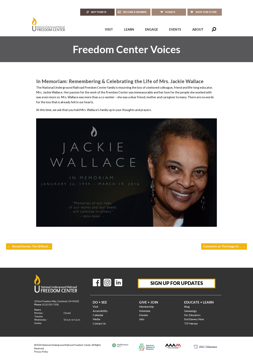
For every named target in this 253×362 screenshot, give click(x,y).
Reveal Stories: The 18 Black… (29, 246)
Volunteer (145, 310)
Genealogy (190, 310)
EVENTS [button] (175, 29)
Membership (146, 306)
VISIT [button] (109, 29)
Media (96, 319)
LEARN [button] (129, 29)
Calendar (98, 315)
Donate (143, 315)
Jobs (141, 319)
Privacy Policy (41, 351)
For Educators (192, 315)
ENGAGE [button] (151, 29)
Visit (95, 306)
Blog (187, 306)
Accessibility (100, 310)
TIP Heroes (191, 323)
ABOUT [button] (197, 29)
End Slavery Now (194, 319)
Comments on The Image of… (224, 246)
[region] (126, 49)
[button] (214, 29)
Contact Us (99, 323)
